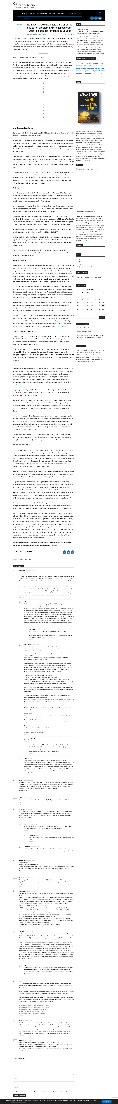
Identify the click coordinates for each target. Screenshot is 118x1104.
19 (87, 306)
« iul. (77, 315)
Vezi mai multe (86, 160)
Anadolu (18, 385)
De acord (106, 1101)
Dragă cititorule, (82, 63)
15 (99, 302)
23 (103, 306)
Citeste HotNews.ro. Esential (88, 277)
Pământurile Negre (86, 331)
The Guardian (61, 326)
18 (82, 306)
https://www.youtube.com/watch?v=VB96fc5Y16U (32, 1009)
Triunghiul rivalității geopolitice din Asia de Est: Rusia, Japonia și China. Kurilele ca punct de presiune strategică (90, 337)
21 (95, 306)
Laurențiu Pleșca (32, 34)
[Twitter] (96, 18)
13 (92, 302)
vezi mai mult (86, 241)
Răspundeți (21, 597)
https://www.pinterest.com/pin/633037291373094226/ (34, 1007)
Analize (29, 18)
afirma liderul (23, 429)
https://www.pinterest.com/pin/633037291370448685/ (34, 1005)
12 (87, 302)
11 (82, 302)
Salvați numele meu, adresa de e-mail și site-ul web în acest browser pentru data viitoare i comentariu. (42, 1091)
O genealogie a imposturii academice (93, 328)
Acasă (24, 18)
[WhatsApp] (100, 18)
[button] (100, 13)
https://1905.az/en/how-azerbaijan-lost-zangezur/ (32, 1011)
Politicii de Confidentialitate (18, 1102)
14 (95, 302)
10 (78, 302)
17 (78, 306)
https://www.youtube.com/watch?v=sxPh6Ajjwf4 (32, 1013)
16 (103, 302)
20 (92, 306)
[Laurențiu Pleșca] (17, 27)
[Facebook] (92, 18)
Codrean (21, 878)
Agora (20, 1020)
